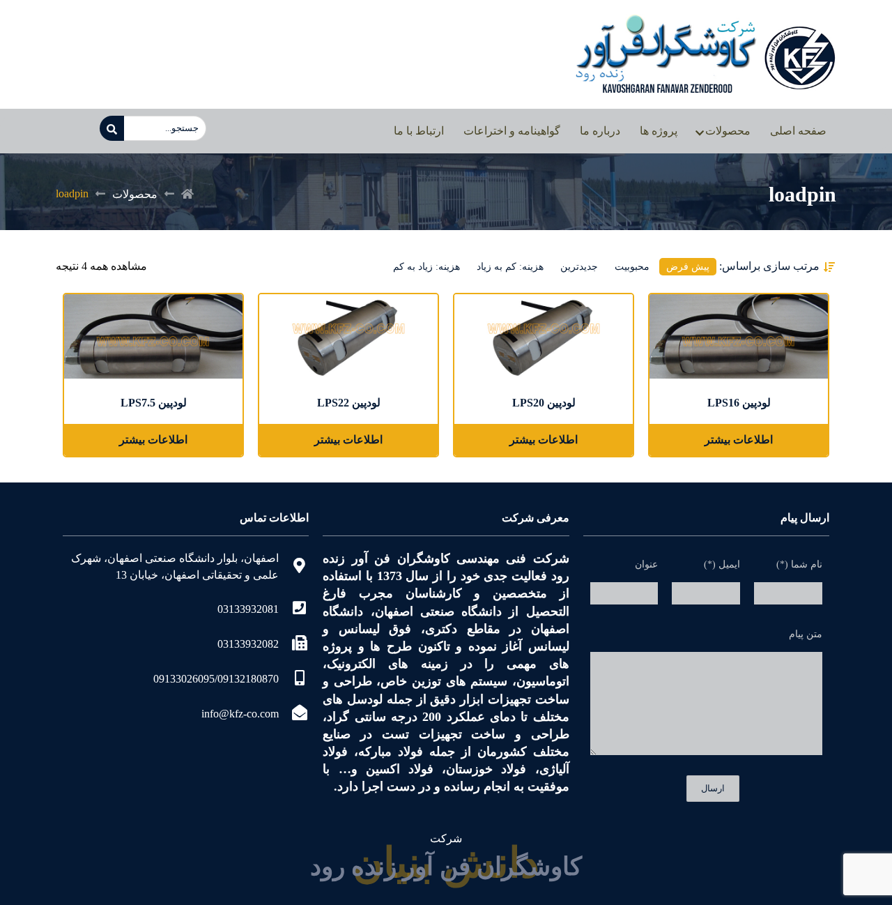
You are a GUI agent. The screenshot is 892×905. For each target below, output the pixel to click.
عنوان (646, 564)
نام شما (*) (799, 564)
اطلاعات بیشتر (739, 440)
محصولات (728, 131)
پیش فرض (687, 266)
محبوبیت (632, 266)
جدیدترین (579, 266)
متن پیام (805, 634)
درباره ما (600, 131)
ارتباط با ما (419, 131)
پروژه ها (658, 131)
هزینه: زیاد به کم (426, 266)
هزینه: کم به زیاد (510, 266)
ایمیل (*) (722, 564)
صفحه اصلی (798, 131)
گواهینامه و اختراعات (511, 131)
